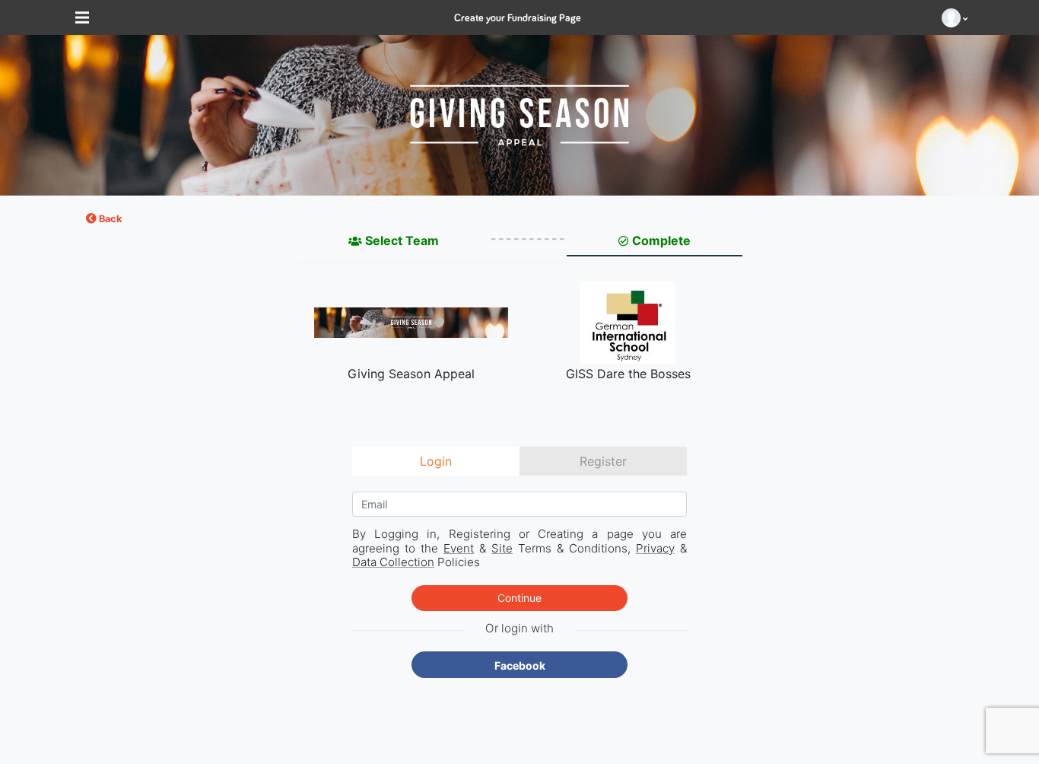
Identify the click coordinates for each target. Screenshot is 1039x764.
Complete (661, 240)
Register (603, 461)
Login (436, 461)
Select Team (402, 240)
